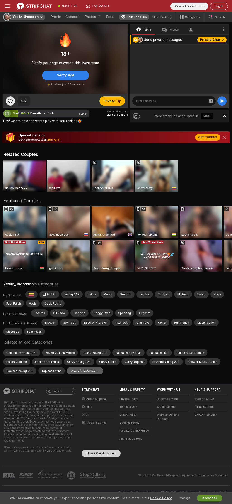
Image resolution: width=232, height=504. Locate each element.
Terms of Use (128, 406)
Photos (93, 17)
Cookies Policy (129, 422)
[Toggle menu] (7, 6)
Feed (110, 17)
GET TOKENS (207, 137)
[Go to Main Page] (34, 6)
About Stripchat (96, 399)
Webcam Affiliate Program (168, 416)
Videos (72, 17)
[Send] (222, 101)
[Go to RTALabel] (9, 475)
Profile (56, 17)
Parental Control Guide (134, 430)
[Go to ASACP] (26, 475)
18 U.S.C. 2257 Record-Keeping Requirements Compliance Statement (183, 475)
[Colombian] (31, 294)
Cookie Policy (161, 498)
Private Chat (210, 40)
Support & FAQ (204, 399)
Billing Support (204, 406)
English (57, 391)
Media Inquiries (96, 422)
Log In (219, 6)
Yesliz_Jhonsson (18, 284)
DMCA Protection (206, 414)
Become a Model (168, 399)
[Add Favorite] (10, 101)
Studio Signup (166, 406)
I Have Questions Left (101, 453)
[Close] (224, 137)
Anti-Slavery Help (130, 438)
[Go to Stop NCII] (93, 475)
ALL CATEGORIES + (84, 370)
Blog (89, 406)
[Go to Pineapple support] (71, 475)
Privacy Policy (128, 399)
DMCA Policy (128, 414)
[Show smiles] (211, 101)
